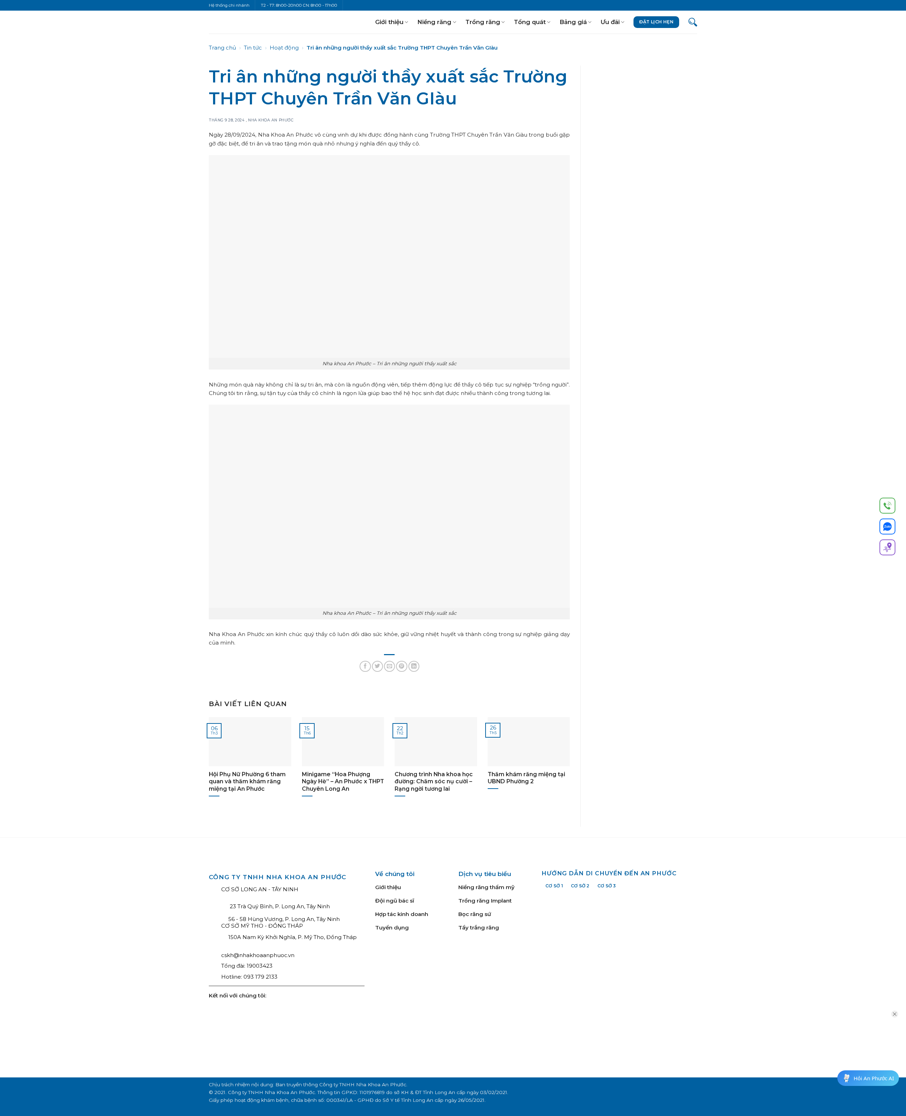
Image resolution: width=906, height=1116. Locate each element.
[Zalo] (887, 528)
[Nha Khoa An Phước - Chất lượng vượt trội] (233, 22)
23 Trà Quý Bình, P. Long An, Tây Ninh (279, 906)
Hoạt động (284, 47)
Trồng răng (482, 21)
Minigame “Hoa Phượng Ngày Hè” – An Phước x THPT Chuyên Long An (343, 781)
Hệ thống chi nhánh (229, 5)
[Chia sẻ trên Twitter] (377, 666)
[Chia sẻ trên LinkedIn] (413, 666)
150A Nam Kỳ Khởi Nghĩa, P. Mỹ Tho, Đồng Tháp (292, 937)
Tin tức (253, 47)
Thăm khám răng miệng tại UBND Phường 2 (526, 778)
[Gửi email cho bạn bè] (389, 666)
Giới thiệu (389, 21)
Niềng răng (434, 21)
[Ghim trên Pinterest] (401, 666)
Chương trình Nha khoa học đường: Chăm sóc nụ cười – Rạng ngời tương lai (434, 781)
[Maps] (887, 548)
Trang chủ (222, 47)
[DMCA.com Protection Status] (487, 999)
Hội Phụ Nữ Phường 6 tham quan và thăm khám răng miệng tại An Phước (247, 781)
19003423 (260, 965)
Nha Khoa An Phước (270, 120)
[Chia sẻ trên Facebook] (365, 666)
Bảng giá (573, 21)
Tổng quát (530, 21)
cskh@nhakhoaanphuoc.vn (257, 955)
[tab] (554, 886)
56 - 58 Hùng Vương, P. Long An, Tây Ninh (284, 919)
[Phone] (887, 507)
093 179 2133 (260, 976)
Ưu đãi (610, 21)
